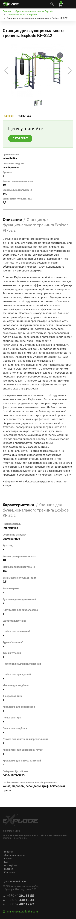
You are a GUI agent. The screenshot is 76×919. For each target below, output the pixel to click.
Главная (8, 851)
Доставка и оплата (14, 855)
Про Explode (10, 865)
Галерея (8, 868)
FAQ (6, 862)
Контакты (9, 872)
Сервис (8, 858)
